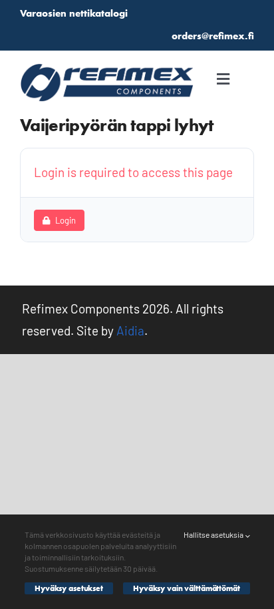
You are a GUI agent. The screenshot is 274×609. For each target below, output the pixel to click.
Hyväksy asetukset (69, 588)
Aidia (130, 330)
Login (65, 220)
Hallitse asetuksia (214, 534)
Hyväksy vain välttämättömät (186, 588)
